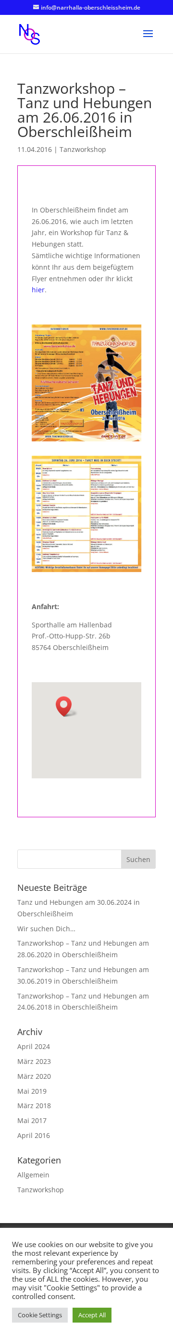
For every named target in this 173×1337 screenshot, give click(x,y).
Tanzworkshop (83, 149)
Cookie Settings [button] (40, 1315)
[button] (67, 706)
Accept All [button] (92, 1315)
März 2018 (34, 1105)
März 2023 (34, 1061)
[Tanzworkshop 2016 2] (87, 514)
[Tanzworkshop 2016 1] (87, 383)
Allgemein (33, 1174)
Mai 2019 (32, 1091)
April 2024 (33, 1046)
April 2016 (33, 1135)
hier (38, 289)
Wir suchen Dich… (46, 928)
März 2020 (34, 1076)
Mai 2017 (32, 1120)
